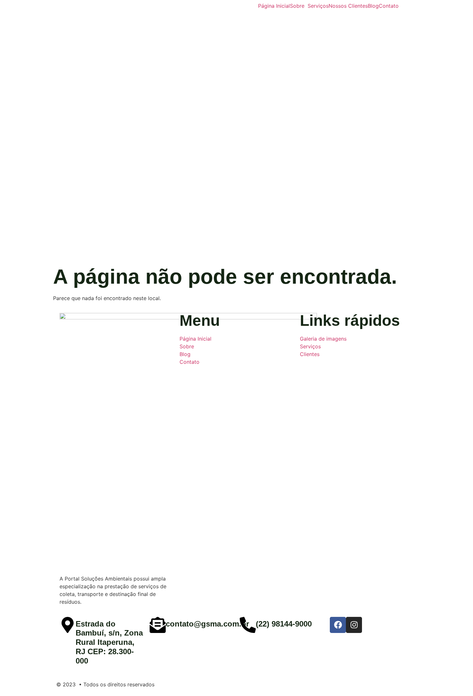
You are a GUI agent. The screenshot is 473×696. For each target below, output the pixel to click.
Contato (389, 5)
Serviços (318, 5)
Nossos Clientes (348, 5)
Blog (373, 5)
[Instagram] (354, 625)
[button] (299, 5)
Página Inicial (274, 5)
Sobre (297, 5)
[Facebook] (338, 625)
